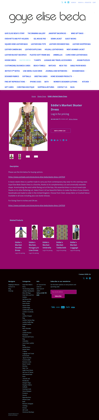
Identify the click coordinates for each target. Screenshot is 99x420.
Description (14, 166)
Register (88, 2)
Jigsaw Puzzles (83, 60)
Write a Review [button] (73, 119)
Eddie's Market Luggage (74, 245)
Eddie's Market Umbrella (47, 245)
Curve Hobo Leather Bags (76, 55)
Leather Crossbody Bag (59, 44)
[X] (62, 2)
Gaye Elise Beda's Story (14, 33)
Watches (52, 65)
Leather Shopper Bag (82, 44)
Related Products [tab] (16, 220)
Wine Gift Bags (77, 33)
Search (73, 2)
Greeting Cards (40, 76)
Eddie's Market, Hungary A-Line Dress (34, 246)
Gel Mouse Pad (40, 39)
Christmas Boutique (25, 87)
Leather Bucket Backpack (16, 55)
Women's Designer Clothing (65, 82)
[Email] (54, 140)
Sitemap (10, 291)
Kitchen (85, 82)
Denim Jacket (56, 39)
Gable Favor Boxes (78, 65)
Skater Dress (25, 60)
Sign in (80, 2)
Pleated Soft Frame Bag (40, 55)
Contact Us (62, 87)
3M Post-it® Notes (12, 71)
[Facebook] (51, 140)
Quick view (21, 232)
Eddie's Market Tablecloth (61, 245)
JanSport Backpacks (57, 33)
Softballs (26, 76)
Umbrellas (57, 55)
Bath (46, 82)
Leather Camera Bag (13, 49)
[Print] (57, 140)
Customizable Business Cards (17, 65)
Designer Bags (78, 71)
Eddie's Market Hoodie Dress (18, 246)
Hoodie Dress (10, 60)
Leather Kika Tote (38, 44)
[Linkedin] (68, 2)
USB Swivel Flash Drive (32, 71)
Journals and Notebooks (56, 71)
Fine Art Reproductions (15, 82)
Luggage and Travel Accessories (58, 60)
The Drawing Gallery (36, 33)
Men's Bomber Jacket (76, 49)
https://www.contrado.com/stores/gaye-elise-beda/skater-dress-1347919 (36, 177)
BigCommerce (16, 413)
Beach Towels (39, 65)
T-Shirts (37, 60)
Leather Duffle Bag (33, 49)
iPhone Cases (35, 82)
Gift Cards (9, 87)
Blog (72, 87)
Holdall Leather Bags (54, 49)
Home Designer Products (61, 76)
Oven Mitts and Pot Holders (17, 39)
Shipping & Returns (46, 87)
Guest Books (70, 39)
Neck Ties (63, 65)
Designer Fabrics (12, 76)
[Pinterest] (65, 2)
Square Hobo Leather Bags (16, 44)
